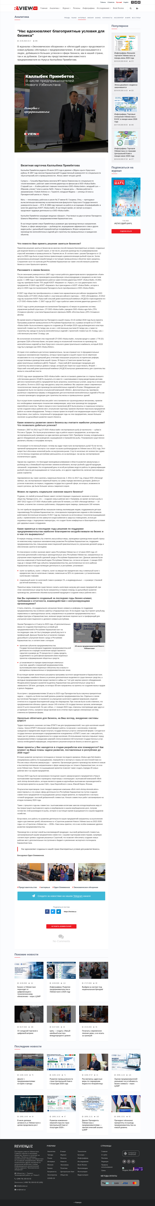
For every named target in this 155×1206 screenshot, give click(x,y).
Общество (64, 1175)
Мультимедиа (83, 1168)
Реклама (104, 1158)
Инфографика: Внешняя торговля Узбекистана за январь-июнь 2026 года (124, 55)
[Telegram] (135, 2)
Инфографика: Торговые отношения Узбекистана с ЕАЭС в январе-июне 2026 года (125, 118)
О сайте (104, 1155)
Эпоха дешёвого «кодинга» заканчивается (126, 86)
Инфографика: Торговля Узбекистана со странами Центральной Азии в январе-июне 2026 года (125, 152)
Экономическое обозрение (86, 887)
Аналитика (54, 8)
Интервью (82, 18)
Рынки (73, 18)
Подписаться (126, 231)
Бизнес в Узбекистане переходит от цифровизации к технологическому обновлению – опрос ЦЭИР (29, 991)
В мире (127, 18)
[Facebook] (132, 2)
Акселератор (119, 18)
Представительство (28, 887)
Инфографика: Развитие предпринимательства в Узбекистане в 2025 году (60, 989)
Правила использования (107, 1166)
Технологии (82, 1151)
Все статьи (136, 18)
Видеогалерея (83, 1175)
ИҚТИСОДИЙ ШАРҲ (123, 223)
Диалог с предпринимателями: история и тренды (26, 1081)
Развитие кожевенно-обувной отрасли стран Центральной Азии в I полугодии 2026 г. (59, 1123)
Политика (63, 1168)
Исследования (103, 8)
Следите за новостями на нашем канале (64, 896)
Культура (81, 1155)
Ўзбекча (103, 2)
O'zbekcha (111, 2)
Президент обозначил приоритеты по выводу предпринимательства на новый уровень (125, 1123)
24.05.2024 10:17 (25, 41)
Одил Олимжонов (62, 887)
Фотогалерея (82, 1171)
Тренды (67, 18)
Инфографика (89, 8)
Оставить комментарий (61, 926)
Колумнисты (107, 18)
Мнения (90, 18)
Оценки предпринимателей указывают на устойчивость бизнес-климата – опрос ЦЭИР (126, 1082)
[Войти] (137, 8)
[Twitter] (139, 2)
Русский (119, 2)
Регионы (76, 8)
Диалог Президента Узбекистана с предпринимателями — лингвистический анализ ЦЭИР (92, 1125)
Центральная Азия (67, 1171)
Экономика (64, 1165)
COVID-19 (51, 1178)
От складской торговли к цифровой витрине (27, 1032)
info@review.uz (22, 1186)
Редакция (104, 1161)
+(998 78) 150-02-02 (23, 1179)
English (126, 2)
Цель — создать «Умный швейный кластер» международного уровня (60, 1033)
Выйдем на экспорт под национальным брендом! (92, 988)
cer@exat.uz (21, 1189)
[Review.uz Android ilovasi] (130, 1154)
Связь (103, 1170)
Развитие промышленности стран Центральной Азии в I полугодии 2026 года (61, 1081)
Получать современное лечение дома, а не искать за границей (93, 1033)
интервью (45, 887)
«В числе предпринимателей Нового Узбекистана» (89, 647)
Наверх (78, 1202)
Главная (43, 8)
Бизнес (98, 18)
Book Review (118, 8)
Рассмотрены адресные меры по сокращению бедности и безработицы (92, 1081)
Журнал (66, 8)
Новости (63, 1161)
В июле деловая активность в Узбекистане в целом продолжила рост (29, 1122)
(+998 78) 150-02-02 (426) (33, 1182)
